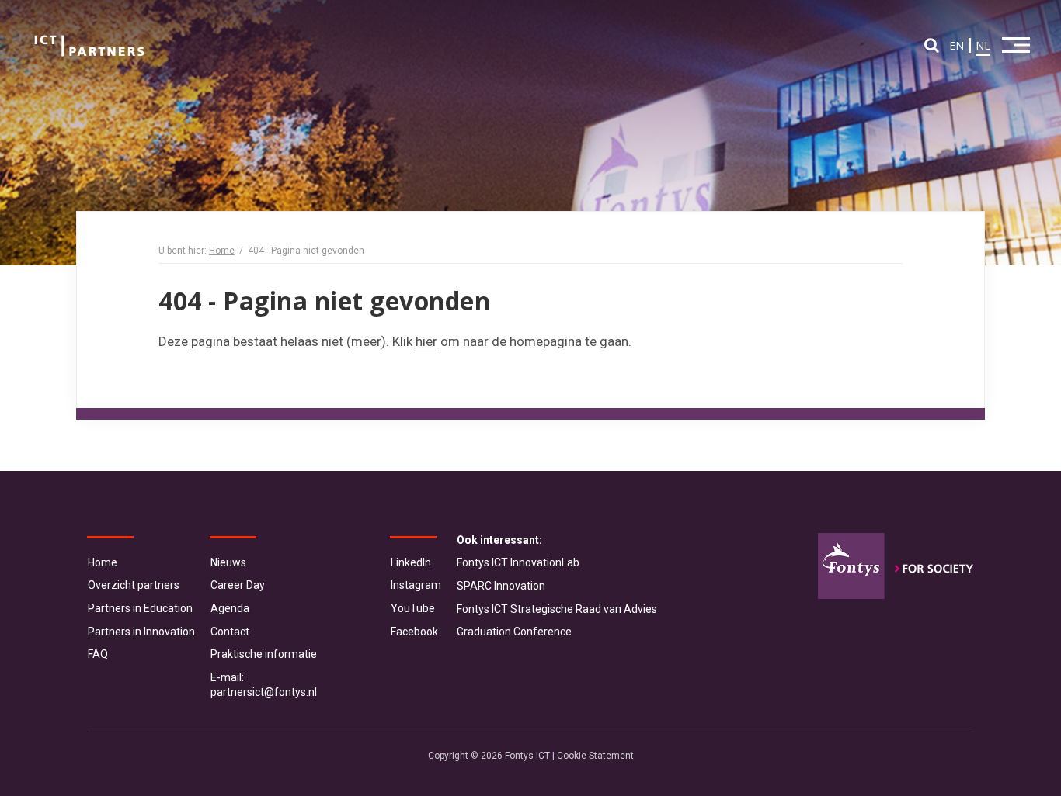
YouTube (413, 608)
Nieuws (228, 562)
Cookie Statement (595, 755)
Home (222, 250)
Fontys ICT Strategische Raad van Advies (557, 609)
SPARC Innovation (501, 586)
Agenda (229, 608)
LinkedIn (411, 562)
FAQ (98, 654)
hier (426, 341)
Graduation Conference (514, 631)
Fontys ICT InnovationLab (518, 562)
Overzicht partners (133, 585)
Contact (229, 631)
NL (983, 45)
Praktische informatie (263, 654)
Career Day (237, 585)
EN (956, 45)
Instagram (416, 585)
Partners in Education (140, 608)
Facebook (414, 631)
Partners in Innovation (141, 631)
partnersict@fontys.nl (263, 692)
